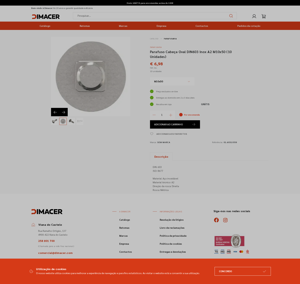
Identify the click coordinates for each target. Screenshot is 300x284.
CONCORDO (225, 271)
